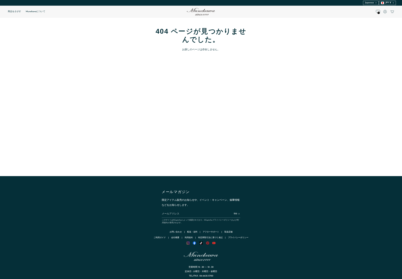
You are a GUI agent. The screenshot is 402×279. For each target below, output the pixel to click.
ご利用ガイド (160, 238)
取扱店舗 (228, 232)
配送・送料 (192, 232)
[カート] (392, 11)
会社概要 (175, 238)
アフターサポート (211, 232)
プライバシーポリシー (221, 220)
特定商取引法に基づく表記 (210, 238)
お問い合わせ (176, 232)
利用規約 (189, 238)
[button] (14, 11)
